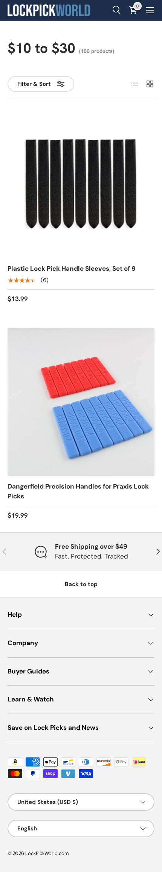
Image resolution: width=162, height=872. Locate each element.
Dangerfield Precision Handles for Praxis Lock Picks (78, 491)
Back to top (81, 584)
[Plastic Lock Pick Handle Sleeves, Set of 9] (81, 184)
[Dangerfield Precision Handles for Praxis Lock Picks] (81, 402)
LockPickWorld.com (47, 853)
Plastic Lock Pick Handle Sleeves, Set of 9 (72, 268)
